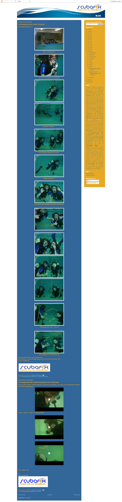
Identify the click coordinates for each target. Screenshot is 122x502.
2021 (89, 33)
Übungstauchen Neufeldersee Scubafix (93, 160)
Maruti (87, 111)
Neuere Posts (21, 494)
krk (101, 108)
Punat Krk (88, 129)
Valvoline (93, 162)
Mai (90, 64)
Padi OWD (96, 123)
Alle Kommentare (92, 183)
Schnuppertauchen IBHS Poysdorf (31, 24)
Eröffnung (99, 94)
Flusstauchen (98, 95)
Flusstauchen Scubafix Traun (91, 96)
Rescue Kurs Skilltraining (97, 130)
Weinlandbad (91, 163)
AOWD (89, 88)
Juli (90, 60)
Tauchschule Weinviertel (90, 156)
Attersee (99, 88)
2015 (89, 45)
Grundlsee (93, 101)
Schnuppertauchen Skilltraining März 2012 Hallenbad (38, 382)
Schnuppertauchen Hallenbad (29, 376)
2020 (89, 35)
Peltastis (101, 123)
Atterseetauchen (89, 90)
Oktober (91, 54)
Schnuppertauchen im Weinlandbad (95, 138)
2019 (89, 37)
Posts (89, 180)
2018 (89, 39)
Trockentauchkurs (97, 159)
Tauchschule (94, 154)
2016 (89, 43)
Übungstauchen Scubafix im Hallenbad (94, 161)
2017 (89, 41)
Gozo (88, 100)
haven (92, 105)
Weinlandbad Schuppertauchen (97, 166)
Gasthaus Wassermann (97, 97)
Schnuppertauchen (94, 133)
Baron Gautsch (96, 91)
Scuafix (99, 144)
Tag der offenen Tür (91, 153)
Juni (90, 62)
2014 (89, 47)
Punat (87, 125)
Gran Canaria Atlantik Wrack (96, 100)
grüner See (99, 101)
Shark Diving (94, 148)
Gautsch (87, 99)
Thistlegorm (88, 159)
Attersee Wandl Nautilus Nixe (93, 89)
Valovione (87, 162)
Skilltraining (101, 148)
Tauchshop (100, 156)
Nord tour (95, 115)
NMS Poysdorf (97, 114)
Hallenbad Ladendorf (98, 102)
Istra (93, 106)
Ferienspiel (88, 95)
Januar (90, 77)
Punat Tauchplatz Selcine (97, 129)
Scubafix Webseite (90, 175)
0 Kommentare (38, 375)
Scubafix (89, 146)
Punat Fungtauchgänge (97, 128)
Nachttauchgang (98, 112)
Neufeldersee (89, 113)
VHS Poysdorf (100, 162)
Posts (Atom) (27, 498)
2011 (89, 80)
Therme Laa (98, 157)
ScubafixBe (88, 148)
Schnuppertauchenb (89, 144)
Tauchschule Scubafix (96, 155)
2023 (89, 29)
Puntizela (88, 130)
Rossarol (95, 131)
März (90, 66)
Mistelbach (97, 111)
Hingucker (88, 106)
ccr (90, 94)
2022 (89, 31)
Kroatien (87, 109)
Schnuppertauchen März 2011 (94, 139)
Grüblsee (87, 101)
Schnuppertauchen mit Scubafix (93, 140)
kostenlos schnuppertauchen (92, 108)
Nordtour (100, 115)
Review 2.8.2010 (89, 131)
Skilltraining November (92, 149)
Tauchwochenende (89, 157)
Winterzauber (98, 167)
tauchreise (88, 154)
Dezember (91, 52)
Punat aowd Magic (95, 126)
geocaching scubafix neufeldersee (97, 99)
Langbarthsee (93, 109)
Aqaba (94, 88)
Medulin (91, 111)
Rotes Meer (101, 131)
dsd (94, 94)
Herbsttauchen (98, 105)
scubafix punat (99, 147)
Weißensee (90, 167)
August (90, 58)
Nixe (92, 114)
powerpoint (93, 124)
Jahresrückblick (99, 106)
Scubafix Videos (90, 173)
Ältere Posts (77, 494)
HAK (87, 102)
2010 (89, 81)
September (91, 56)
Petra (88, 124)
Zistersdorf (96, 168)
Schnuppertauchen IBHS (42, 376)
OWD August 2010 (95, 117)
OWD (87, 117)
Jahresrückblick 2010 (90, 107)
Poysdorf (99, 124)
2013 (89, 49)
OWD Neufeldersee (97, 118)
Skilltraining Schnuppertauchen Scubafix (31, 491)
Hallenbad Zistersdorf (91, 103)
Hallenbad (91, 102)
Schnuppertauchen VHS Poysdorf (93, 142)
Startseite (49, 494)
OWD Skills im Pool (99, 120)
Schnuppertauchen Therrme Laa (93, 141)
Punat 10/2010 (93, 125)
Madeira (100, 109)
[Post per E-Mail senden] (43, 375)
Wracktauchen (89, 168)
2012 (89, 51)
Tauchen (100, 153)
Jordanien (99, 107)
